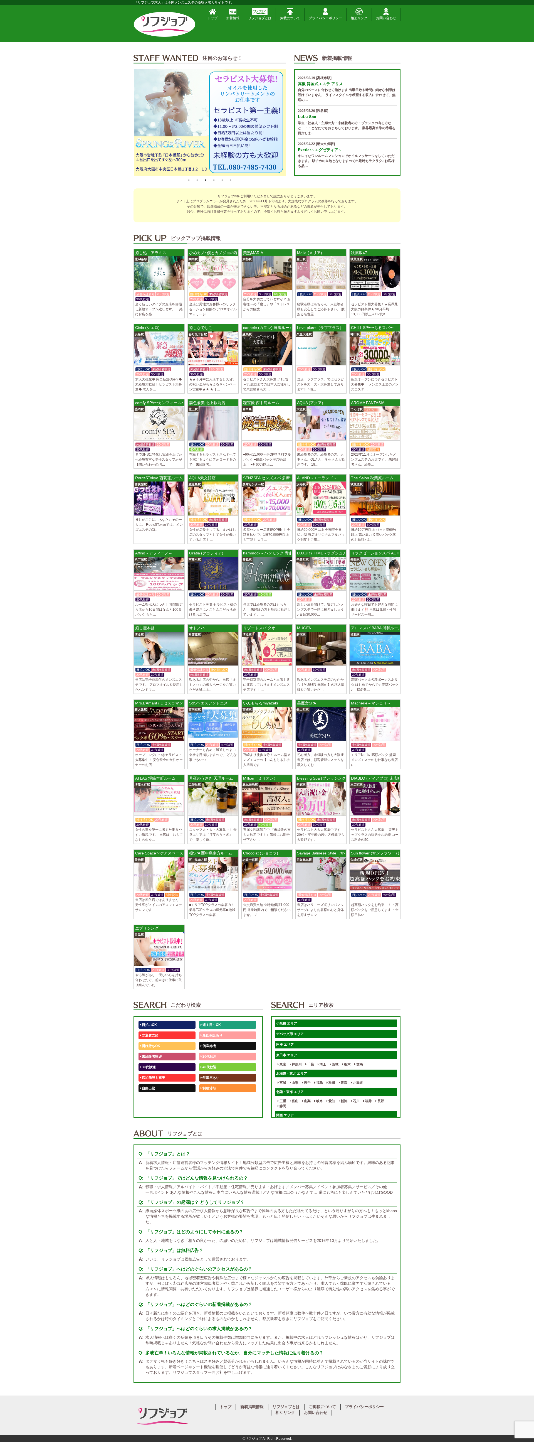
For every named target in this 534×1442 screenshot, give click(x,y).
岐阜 (319, 1101)
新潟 (343, 1101)
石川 (356, 1101)
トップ (212, 18)
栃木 (347, 1064)
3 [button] (205, 180)
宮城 (282, 1083)
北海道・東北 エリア (291, 1073)
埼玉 (322, 1064)
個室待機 (209, 1046)
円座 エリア (285, 1045)
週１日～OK (211, 1025)
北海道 (357, 1083)
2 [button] (197, 180)
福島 (319, 1083)
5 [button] (222, 180)
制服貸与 (209, 1088)
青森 (343, 1083)
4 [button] (214, 180)
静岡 (282, 1106)
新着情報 (232, 18)
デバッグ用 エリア (290, 1034)
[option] (210, 122)
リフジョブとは (259, 18)
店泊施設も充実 (153, 1078)
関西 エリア (285, 1115)
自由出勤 (148, 1088)
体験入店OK (150, 1109)
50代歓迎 (148, 1099)
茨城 (334, 1064)
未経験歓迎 (210, 1099)
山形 (294, 1083)
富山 (294, 1101)
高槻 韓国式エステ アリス (320, 84)
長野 (380, 1101)
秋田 (331, 1083)
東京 (282, 1064)
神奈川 (296, 1064)
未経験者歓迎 (151, 1056)
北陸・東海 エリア (290, 1092)
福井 (368, 1101)
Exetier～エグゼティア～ (320, 150)
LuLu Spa (307, 116)
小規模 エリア (286, 1023)
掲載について (290, 18)
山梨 (307, 1101)
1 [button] (189, 180)
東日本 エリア (286, 1055)
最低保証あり (212, 1035)
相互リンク (359, 18)
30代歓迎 (148, 1067)
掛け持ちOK (150, 1046)
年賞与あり (210, 1078)
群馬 (359, 1064)
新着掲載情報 (252, 1406)
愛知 (331, 1101)
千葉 (310, 1064)
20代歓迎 (209, 1056)
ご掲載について (322, 1406)
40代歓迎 (209, 1067)
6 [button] (230, 180)
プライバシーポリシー (325, 18)
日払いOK (149, 1025)
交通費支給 (150, 1035)
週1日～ (208, 1109)
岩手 (307, 1083)
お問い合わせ (386, 18)
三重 (282, 1101)
